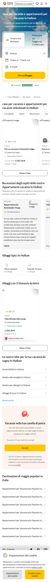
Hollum (37, 97)
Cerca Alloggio (25, 75)
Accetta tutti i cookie (34, 574)
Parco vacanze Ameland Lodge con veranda (25, 149)
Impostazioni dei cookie (12, 574)
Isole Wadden (13, 97)
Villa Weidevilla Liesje (15, 318)
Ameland (26, 97)
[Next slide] (45, 140)
